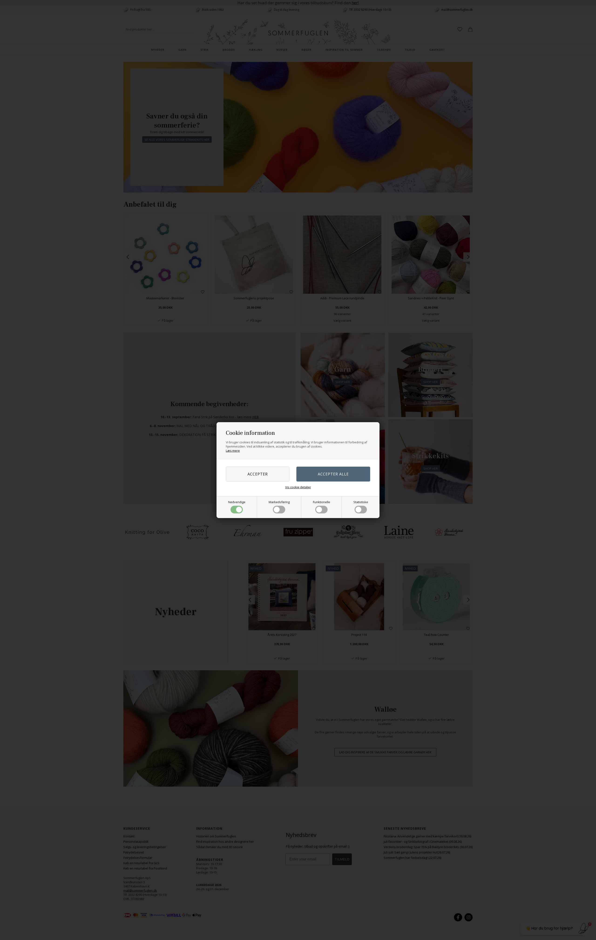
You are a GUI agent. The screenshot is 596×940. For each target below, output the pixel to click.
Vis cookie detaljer (298, 487)
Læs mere (233, 450)
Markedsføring (279, 502)
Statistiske (360, 502)
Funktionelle (321, 502)
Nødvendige (236, 502)
